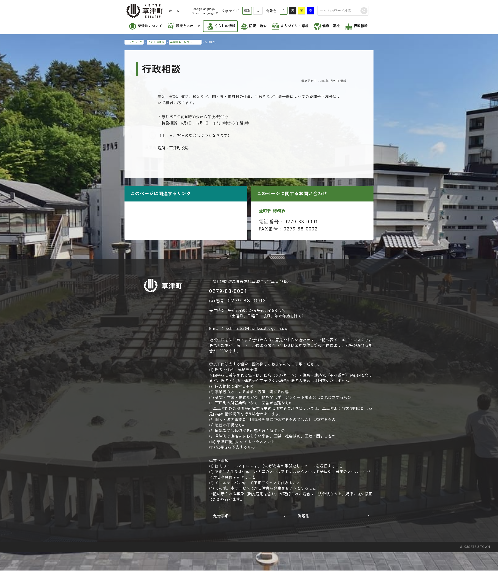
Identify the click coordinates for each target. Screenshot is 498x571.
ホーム (174, 10)
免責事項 (221, 516)
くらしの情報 (156, 42)
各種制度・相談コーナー (185, 42)
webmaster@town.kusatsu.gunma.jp (256, 328)
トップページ (134, 42)
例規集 (303, 516)
